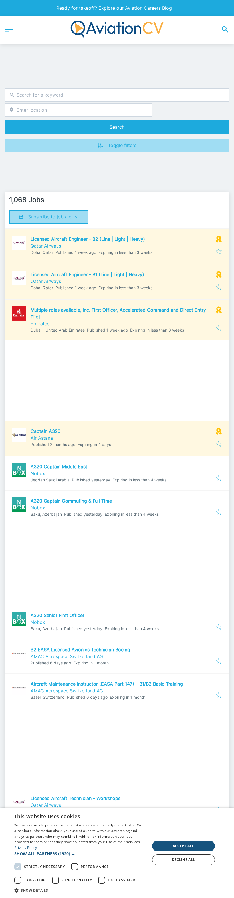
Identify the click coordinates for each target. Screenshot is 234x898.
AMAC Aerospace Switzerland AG (67, 656)
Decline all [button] (183, 859)
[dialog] (117, 853)
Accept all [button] (183, 845)
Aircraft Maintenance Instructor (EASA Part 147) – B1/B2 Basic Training (107, 684)
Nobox (38, 473)
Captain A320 (45, 431)
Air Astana (42, 438)
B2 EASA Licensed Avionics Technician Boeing (80, 649)
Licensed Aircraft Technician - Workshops (75, 798)
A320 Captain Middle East (59, 466)
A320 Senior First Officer (57, 615)
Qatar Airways (46, 246)
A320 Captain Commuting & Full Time (71, 501)
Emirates (40, 323)
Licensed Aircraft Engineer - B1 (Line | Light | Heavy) (87, 274)
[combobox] (117, 95)
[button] (80, 854)
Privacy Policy (25, 847)
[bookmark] (218, 252)
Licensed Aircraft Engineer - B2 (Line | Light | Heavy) (88, 239)
